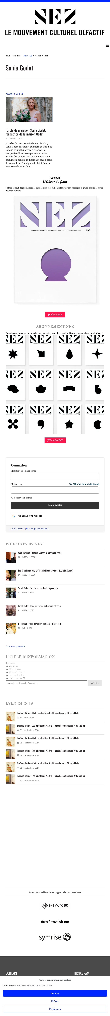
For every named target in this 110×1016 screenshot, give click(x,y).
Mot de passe (17, 484)
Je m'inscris (18, 528)
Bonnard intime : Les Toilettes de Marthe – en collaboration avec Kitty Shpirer (51, 725)
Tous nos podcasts (15, 646)
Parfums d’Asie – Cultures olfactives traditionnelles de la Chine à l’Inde (48, 713)
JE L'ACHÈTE (55, 314)
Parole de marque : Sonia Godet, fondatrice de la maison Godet (26, 132)
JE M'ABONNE (55, 440)
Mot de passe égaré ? (37, 528)
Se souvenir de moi (23, 497)
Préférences (55, 1009)
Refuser (55, 1001)
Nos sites (10, 663)
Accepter (55, 993)
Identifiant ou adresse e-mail (23, 471)
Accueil (28, 55)
